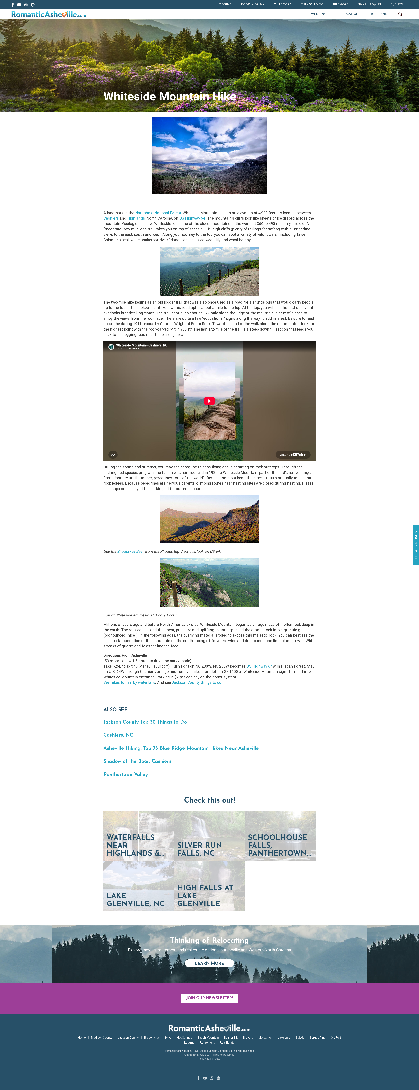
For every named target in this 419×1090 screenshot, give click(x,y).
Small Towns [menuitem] (369, 4)
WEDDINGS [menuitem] (319, 14)
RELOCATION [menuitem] (348, 14)
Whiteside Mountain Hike (169, 96)
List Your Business (416, 545)
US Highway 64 (192, 218)
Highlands (136, 218)
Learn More (214, 963)
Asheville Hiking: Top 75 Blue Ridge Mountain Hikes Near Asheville (181, 748)
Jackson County (128, 1037)
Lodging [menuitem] (224, 4)
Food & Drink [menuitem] (252, 4)
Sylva (167, 1037)
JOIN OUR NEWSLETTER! (209, 998)
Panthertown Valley (125, 774)
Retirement (207, 1042)
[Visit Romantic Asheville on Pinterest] (33, 5)
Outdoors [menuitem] (282, 4)
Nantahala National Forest (158, 213)
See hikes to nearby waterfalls (129, 682)
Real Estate (227, 1042)
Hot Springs (184, 1037)
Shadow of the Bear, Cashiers (137, 761)
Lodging (189, 1042)
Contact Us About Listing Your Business (231, 1050)
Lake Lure (284, 1037)
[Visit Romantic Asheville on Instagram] (26, 5)
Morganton (265, 1037)
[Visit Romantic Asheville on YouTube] (19, 5)
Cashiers (111, 218)
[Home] (62, 14)
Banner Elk (231, 1037)
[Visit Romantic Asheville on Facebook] (12, 5)
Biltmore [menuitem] (341, 4)
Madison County (101, 1037)
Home (82, 1037)
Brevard (248, 1037)
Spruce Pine (318, 1037)
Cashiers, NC (118, 735)
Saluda (300, 1037)
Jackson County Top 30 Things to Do (145, 722)
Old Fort (336, 1037)
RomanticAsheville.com (178, 1050)
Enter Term (400, 14)
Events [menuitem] (397, 4)
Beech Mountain (208, 1037)
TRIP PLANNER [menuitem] (380, 14)
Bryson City (151, 1037)
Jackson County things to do (196, 682)
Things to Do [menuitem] (312, 4)
